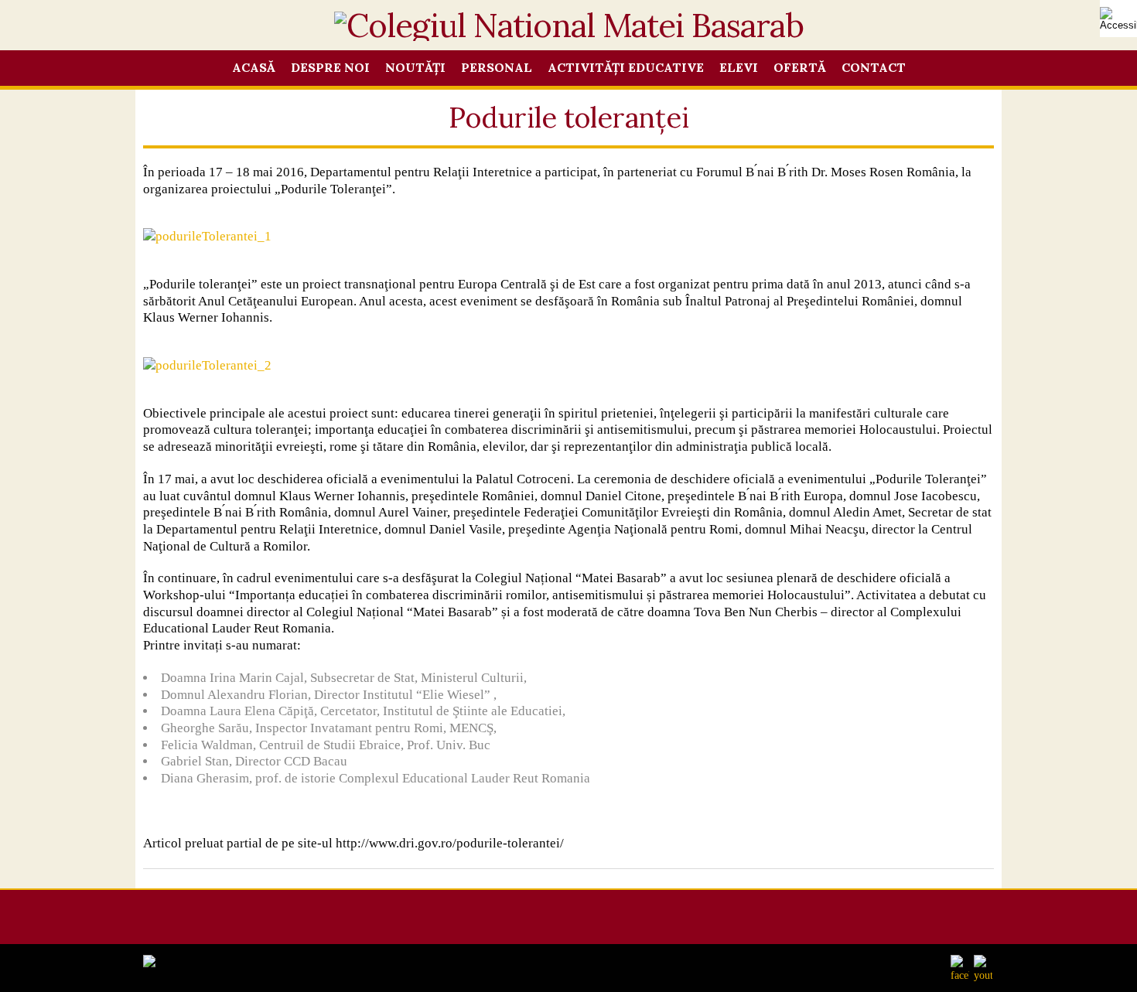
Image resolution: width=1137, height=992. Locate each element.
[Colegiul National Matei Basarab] (569, 33)
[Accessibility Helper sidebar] (1118, 18)
